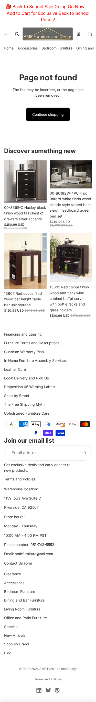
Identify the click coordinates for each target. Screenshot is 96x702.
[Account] (78, 34)
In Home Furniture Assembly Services (35, 360)
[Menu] (6, 34)
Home (9, 48)
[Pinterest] (57, 690)
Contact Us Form (18, 563)
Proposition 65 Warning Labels (29, 387)
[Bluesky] (48, 690)
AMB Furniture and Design (58, 669)
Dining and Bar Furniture (24, 600)
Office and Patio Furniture (25, 618)
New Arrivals (14, 635)
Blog (8, 653)
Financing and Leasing (23, 334)
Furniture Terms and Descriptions (31, 343)
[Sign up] (84, 453)
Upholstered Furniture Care (26, 413)
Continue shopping (48, 114)
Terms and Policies (19, 479)
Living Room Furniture (22, 609)
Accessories (27, 48)
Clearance (12, 574)
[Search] (17, 34)
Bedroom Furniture (56, 48)
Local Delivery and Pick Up (26, 378)
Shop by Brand (16, 395)
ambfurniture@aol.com (34, 554)
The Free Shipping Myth (24, 404)
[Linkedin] (39, 690)
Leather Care (15, 369)
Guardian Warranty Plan (24, 352)
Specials (11, 626)
